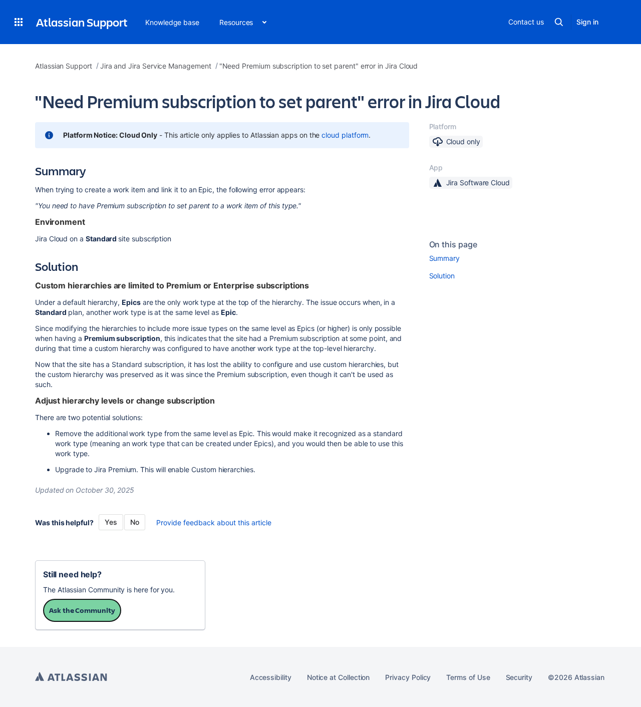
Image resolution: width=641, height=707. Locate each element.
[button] (18, 22)
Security (519, 677)
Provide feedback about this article (213, 522)
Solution (442, 275)
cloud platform (345, 135)
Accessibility (270, 677)
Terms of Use (468, 677)
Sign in (587, 22)
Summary (444, 258)
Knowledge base (172, 22)
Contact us (525, 22)
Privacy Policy (408, 677)
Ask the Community (82, 610)
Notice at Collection (338, 677)
